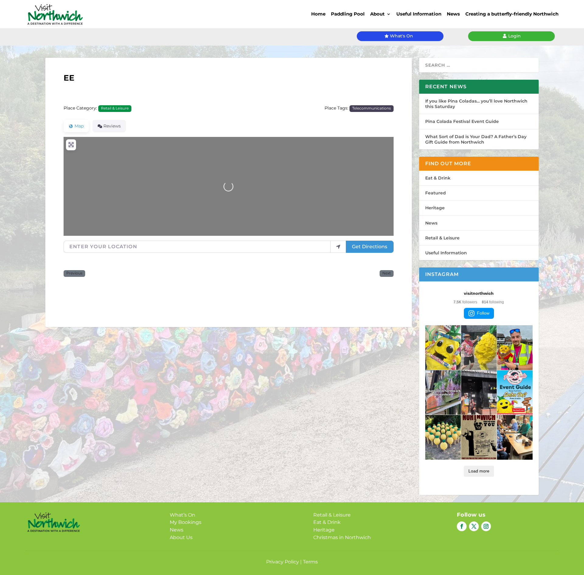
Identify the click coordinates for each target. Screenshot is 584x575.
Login (514, 36)
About (377, 14)
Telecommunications (371, 108)
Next (386, 273)
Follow (483, 313)
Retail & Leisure (115, 108)
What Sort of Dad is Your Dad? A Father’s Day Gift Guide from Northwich (476, 139)
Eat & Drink (437, 178)
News (453, 14)
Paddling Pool (348, 14)
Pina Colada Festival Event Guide (462, 121)
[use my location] (338, 247)
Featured (435, 193)
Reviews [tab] (112, 126)
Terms (310, 562)
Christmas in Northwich (342, 537)
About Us (181, 537)
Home (318, 14)
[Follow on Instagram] (486, 526)
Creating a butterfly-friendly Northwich (511, 14)
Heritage (435, 208)
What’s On (182, 515)
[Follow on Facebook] (462, 526)
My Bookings (185, 522)
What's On (401, 36)
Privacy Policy (282, 562)
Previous (74, 273)
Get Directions (369, 246)
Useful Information (418, 14)
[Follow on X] (474, 526)
